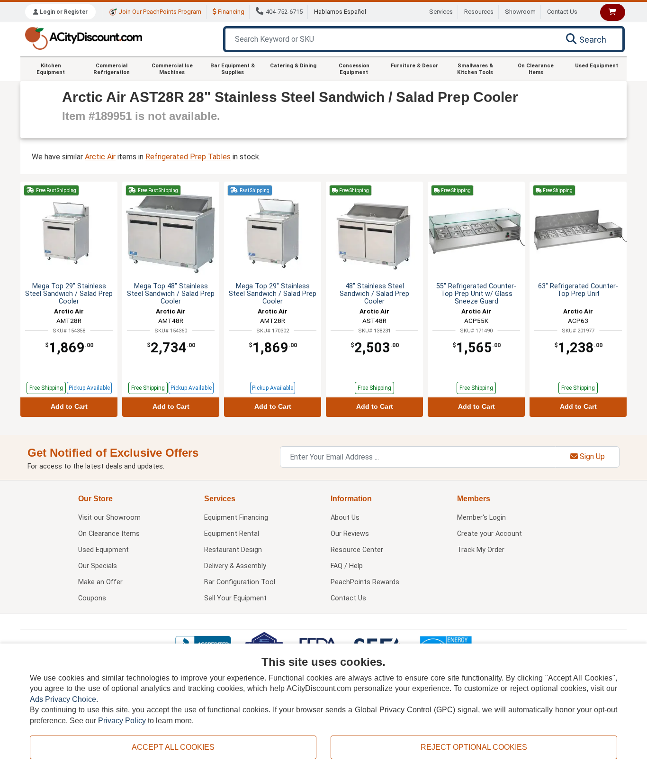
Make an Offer (100, 582)
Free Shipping (46, 388)
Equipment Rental (231, 534)
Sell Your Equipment (235, 598)
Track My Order (480, 550)
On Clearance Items (536, 69)
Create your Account (489, 534)
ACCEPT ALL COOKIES (173, 747)
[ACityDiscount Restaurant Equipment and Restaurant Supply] (83, 37)
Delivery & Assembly (235, 566)
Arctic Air (100, 156)
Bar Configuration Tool (239, 582)
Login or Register (63, 12)
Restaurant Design (233, 550)
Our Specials (97, 566)
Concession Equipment (354, 69)
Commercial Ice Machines (172, 69)
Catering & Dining (293, 66)
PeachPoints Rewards (365, 582)
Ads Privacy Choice (63, 699)
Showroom (520, 11)
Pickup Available (89, 388)
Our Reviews (350, 534)
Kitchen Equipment (50, 69)
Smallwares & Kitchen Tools (475, 69)
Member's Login (481, 518)
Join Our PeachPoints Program (159, 11)
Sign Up (591, 456)
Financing (230, 11)
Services (441, 11)
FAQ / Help (347, 566)
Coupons (92, 598)
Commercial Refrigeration (111, 69)
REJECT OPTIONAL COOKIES (474, 747)
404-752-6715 (284, 11)
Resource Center (357, 550)
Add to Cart (69, 406)
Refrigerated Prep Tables (188, 156)
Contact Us (562, 11)
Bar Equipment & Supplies (232, 69)
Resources (479, 11)
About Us (345, 518)
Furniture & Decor (414, 66)
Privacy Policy (122, 721)
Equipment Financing (236, 518)
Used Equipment (596, 66)
